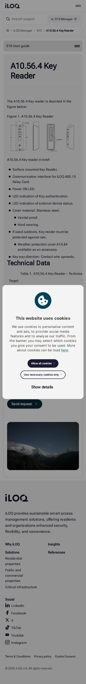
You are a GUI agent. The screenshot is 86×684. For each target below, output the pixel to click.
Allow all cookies (41, 363)
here (64, 350)
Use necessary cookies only (41, 374)
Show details (42, 387)
